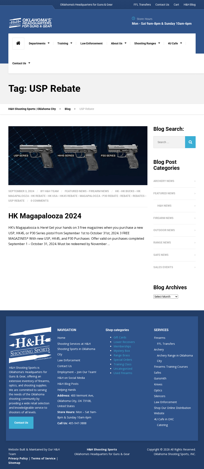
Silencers (159, 396)
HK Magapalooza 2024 (44, 216)
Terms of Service (43, 458)
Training (62, 43)
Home (61, 338)
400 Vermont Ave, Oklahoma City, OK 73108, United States (75, 401)
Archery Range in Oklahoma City (175, 358)
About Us (116, 43)
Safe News (161, 254)
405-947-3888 (71, 423)
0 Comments (40, 200)
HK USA (53, 195)
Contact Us (162, 4)
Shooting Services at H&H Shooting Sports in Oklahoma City (76, 349)
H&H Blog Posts (67, 384)
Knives (158, 384)
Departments (37, 43)
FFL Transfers (142, 4)
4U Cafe (173, 43)
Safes (157, 372)
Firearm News (99, 191)
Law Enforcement (91, 43)
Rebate (125, 195)
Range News (162, 242)
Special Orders (123, 360)
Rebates (139, 195)
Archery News (163, 181)
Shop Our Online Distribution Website (172, 410)
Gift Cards (120, 337)
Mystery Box (122, 351)
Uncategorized (123, 368)
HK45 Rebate (68, 195)
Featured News (76, 191)
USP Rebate (16, 200)
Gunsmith (160, 378)
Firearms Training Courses (171, 366)
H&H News (164, 205)
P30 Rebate (110, 195)
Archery (159, 349)
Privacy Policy (18, 458)
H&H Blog (190, 4)
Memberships (122, 346)
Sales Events (163, 267)
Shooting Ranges (145, 43)
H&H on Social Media (71, 378)
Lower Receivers (124, 342)
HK (117, 191)
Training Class (122, 364)
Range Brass (122, 355)
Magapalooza (90, 195)
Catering (162, 425)
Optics (158, 390)
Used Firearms (123, 373)
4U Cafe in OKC (164, 419)
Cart (176, 4)
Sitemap (14, 463)
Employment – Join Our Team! (76, 372)
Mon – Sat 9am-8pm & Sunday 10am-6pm (77, 414)
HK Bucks (127, 191)
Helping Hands (66, 390)
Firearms (159, 338)
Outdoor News (164, 230)
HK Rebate (38, 195)
